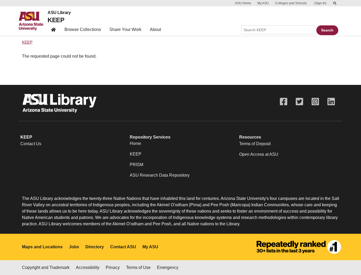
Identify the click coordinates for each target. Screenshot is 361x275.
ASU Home (243, 3)
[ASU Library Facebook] (283, 101)
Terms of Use (138, 267)
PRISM (136, 164)
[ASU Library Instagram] (315, 101)
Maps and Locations (42, 247)
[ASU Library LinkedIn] (331, 101)
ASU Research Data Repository (159, 175)
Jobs (74, 247)
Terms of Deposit (255, 143)
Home (135, 143)
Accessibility (87, 267)
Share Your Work (125, 29)
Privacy (113, 267)
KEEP (56, 20)
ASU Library (59, 13)
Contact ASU (123, 247)
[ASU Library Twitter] (299, 101)
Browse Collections (82, 29)
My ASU (263, 3)
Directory (94, 247)
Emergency (167, 267)
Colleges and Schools (291, 3)
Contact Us (30, 143)
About (155, 29)
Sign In (320, 3)
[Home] (33, 21)
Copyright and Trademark (46, 267)
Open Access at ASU (258, 154)
